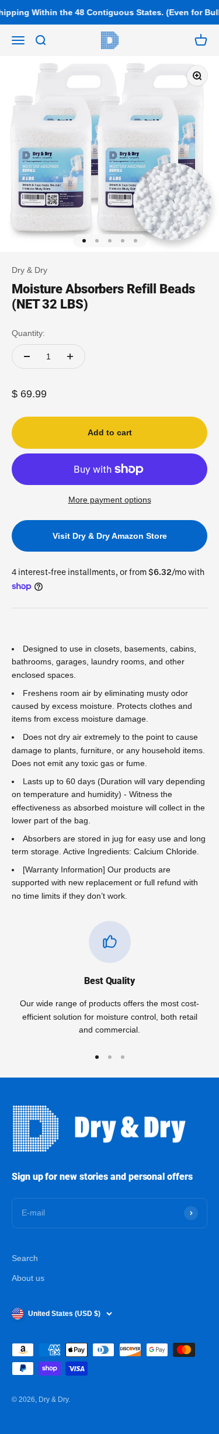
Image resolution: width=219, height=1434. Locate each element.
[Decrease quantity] (26, 356)
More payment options (109, 499)
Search (25, 1258)
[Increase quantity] (70, 356)
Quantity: (28, 333)
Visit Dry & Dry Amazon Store (110, 536)
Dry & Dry (29, 270)
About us (28, 1278)
